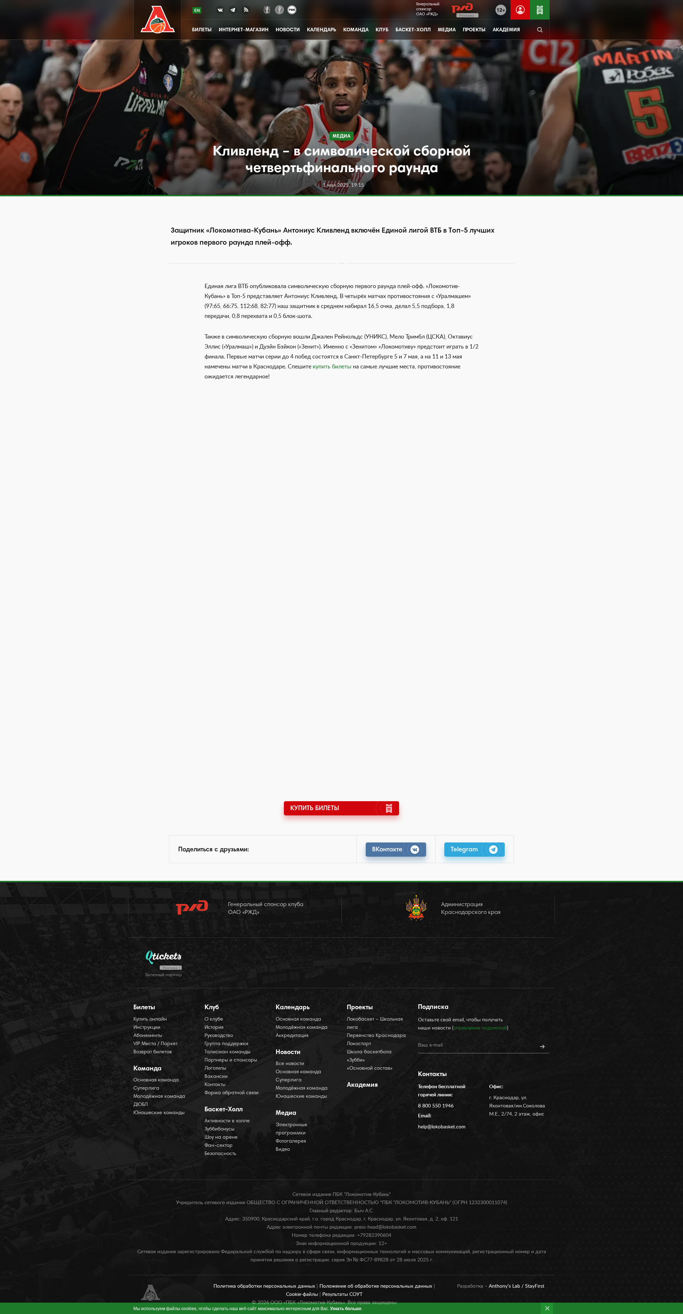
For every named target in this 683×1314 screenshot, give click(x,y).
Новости (288, 30)
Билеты (202, 30)
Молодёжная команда (159, 1096)
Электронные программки (291, 1129)
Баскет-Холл (413, 30)
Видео (283, 1149)
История (214, 1027)
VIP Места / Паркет (155, 1044)
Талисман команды (227, 1052)
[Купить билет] (540, 10)
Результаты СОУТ (342, 1294)
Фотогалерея (291, 1141)
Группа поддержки (226, 1044)
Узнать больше (345, 1308)
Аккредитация (292, 1035)
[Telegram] (233, 11)
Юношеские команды (159, 1113)
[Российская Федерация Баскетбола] (291, 9)
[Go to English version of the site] (197, 10)
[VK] (220, 11)
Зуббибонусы (219, 1129)
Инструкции (146, 1027)
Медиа (447, 30)
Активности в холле (227, 1121)
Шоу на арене (221, 1137)
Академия (506, 30)
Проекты (474, 30)
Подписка (433, 1007)
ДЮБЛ (140, 1104)
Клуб (382, 30)
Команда (356, 30)
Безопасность (220, 1153)
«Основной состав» (370, 1068)
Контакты (215, 1084)
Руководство (219, 1035)
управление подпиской (480, 1028)
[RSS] (246, 11)
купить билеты (332, 366)
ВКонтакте (387, 850)
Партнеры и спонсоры (231, 1060)
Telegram (464, 850)
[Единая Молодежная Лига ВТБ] (279, 9)
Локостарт (359, 1044)
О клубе (214, 1019)
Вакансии (216, 1076)
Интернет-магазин (244, 30)
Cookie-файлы (302, 1294)
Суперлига (146, 1088)
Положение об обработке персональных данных (376, 1286)
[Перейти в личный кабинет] (520, 10)
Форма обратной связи (232, 1093)
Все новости (290, 1064)
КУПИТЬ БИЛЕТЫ (314, 808)
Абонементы (147, 1035)
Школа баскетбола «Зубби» (369, 1056)
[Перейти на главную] (158, 19)
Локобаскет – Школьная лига (375, 1023)
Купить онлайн (150, 1019)
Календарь (321, 30)
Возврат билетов (152, 1052)
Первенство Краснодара (376, 1035)
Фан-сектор (219, 1145)
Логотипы (215, 1068)
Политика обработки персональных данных (265, 1286)
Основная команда (156, 1080)
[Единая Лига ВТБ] (267, 9)
